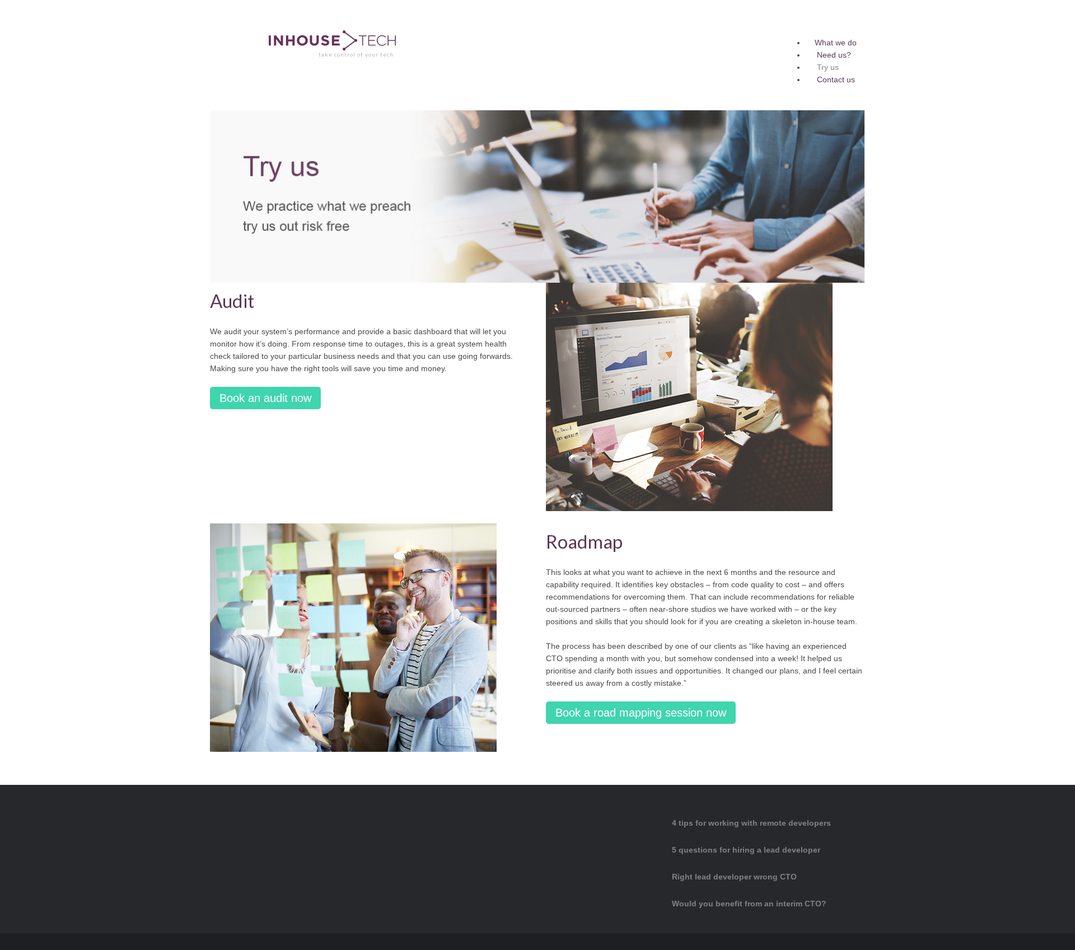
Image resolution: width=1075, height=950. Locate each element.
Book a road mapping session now (640, 712)
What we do (836, 42)
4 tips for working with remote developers (751, 822)
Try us (828, 67)
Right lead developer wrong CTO (734, 876)
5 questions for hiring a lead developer (746, 849)
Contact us (836, 79)
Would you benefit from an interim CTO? (749, 903)
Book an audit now (265, 398)
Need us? (834, 54)
